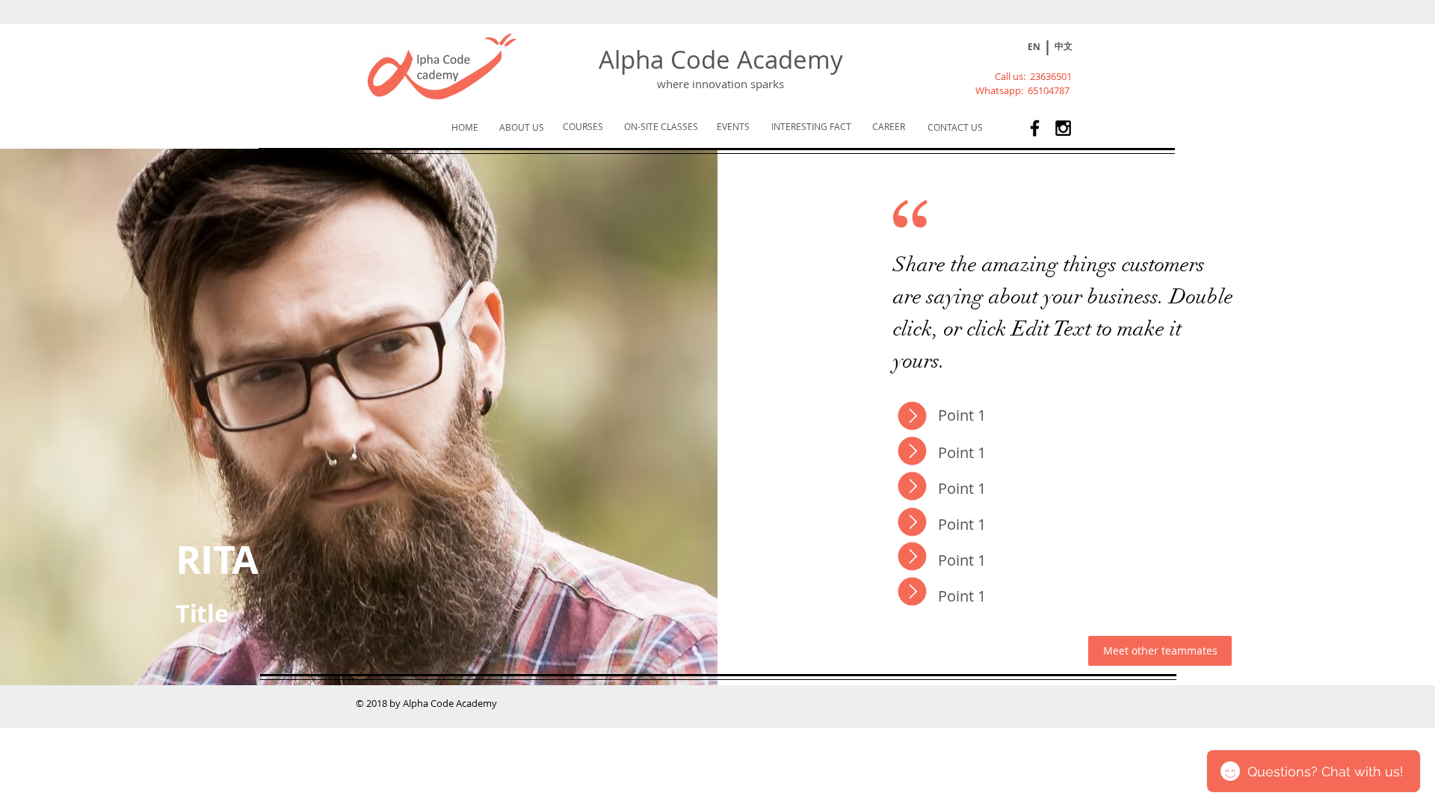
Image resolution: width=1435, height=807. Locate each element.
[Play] (1004, 48)
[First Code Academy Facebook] (1035, 128)
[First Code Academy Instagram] (1063, 128)
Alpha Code (668, 59)
